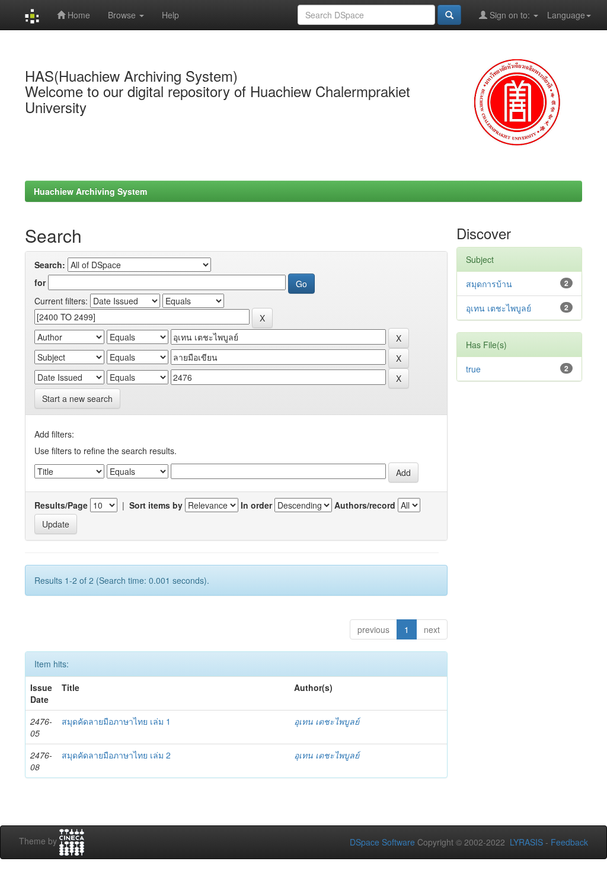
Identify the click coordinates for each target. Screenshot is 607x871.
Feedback (569, 842)
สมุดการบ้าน (489, 284)
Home (77, 15)
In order (256, 505)
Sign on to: (509, 15)
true (473, 369)
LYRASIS (526, 842)
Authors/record (364, 505)
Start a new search (77, 398)
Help (170, 15)
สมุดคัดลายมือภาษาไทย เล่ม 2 (116, 755)
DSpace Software (382, 842)
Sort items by (156, 505)
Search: (49, 265)
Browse (123, 15)
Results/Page (61, 505)
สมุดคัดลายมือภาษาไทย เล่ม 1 (116, 721)
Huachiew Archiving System (90, 191)
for (40, 282)
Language (566, 15)
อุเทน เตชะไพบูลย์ (326, 721)
